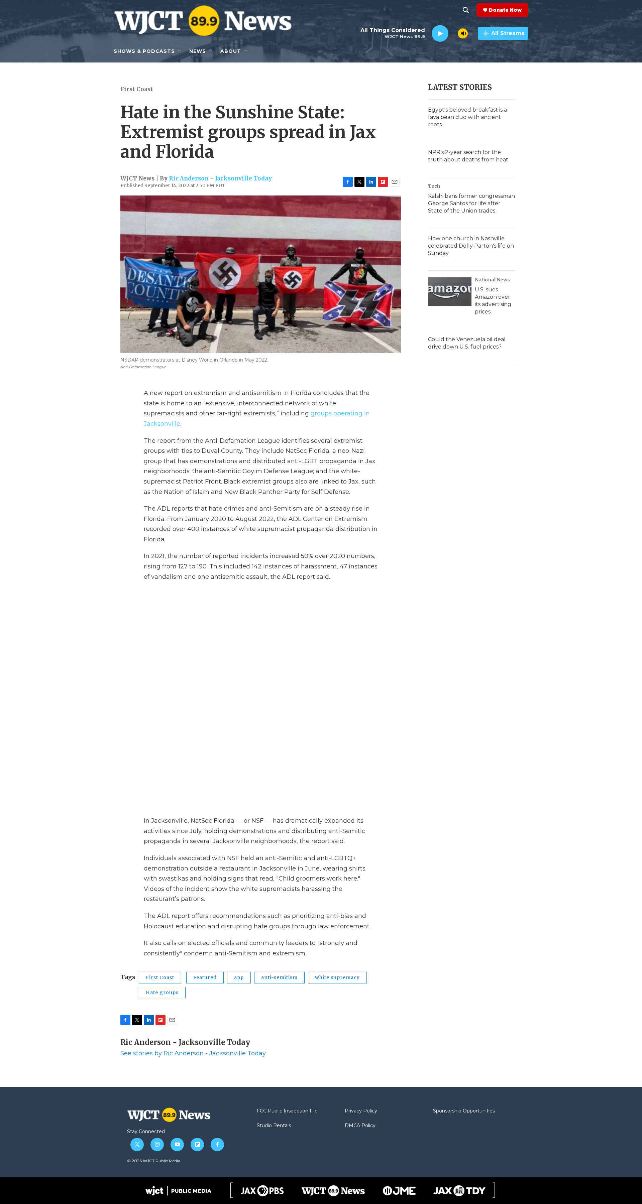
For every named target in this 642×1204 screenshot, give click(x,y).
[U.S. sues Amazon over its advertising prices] (449, 291)
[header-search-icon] (465, 10)
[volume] (463, 33)
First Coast (136, 89)
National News (492, 280)
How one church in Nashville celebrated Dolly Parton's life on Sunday (471, 245)
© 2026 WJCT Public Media (153, 1160)
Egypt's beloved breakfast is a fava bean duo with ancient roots (467, 117)
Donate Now (505, 10)
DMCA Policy (360, 1125)
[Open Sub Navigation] (180, 51)
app (239, 977)
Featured (205, 977)
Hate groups (162, 992)
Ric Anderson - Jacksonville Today (220, 178)
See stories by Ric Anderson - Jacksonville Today (193, 1053)
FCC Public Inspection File (287, 1111)
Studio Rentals (274, 1125)
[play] (440, 33)
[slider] (453, 33)
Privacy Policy (361, 1111)
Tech (434, 186)
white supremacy (337, 977)
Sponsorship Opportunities (464, 1111)
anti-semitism (279, 977)
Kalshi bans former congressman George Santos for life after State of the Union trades (471, 203)
